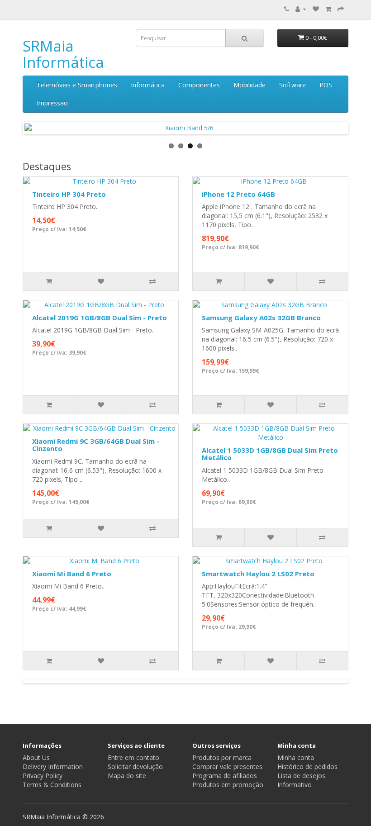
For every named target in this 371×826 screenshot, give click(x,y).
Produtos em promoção (227, 784)
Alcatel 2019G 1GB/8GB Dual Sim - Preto (99, 317)
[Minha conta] (300, 9)
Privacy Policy (42, 775)
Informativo (294, 784)
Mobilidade (249, 85)
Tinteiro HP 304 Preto (69, 194)
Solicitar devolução (135, 766)
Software (292, 85)
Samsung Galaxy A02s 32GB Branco (261, 317)
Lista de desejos (301, 775)
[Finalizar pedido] (341, 9)
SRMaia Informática (63, 54)
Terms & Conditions (52, 784)
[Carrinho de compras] (328, 9)
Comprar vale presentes (227, 766)
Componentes (199, 85)
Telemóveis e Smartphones (77, 85)
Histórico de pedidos (307, 766)
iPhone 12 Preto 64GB (238, 194)
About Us (36, 757)
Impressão (52, 103)
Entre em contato (133, 757)
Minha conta (295, 757)
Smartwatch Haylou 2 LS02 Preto (258, 573)
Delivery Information (53, 766)
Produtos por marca (222, 757)
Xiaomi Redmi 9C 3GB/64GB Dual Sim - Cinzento (95, 445)
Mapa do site (127, 775)
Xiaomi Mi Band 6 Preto (71, 573)
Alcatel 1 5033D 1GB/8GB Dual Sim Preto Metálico (270, 454)
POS (325, 85)
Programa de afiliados (224, 775)
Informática (148, 85)
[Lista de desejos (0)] (316, 9)
